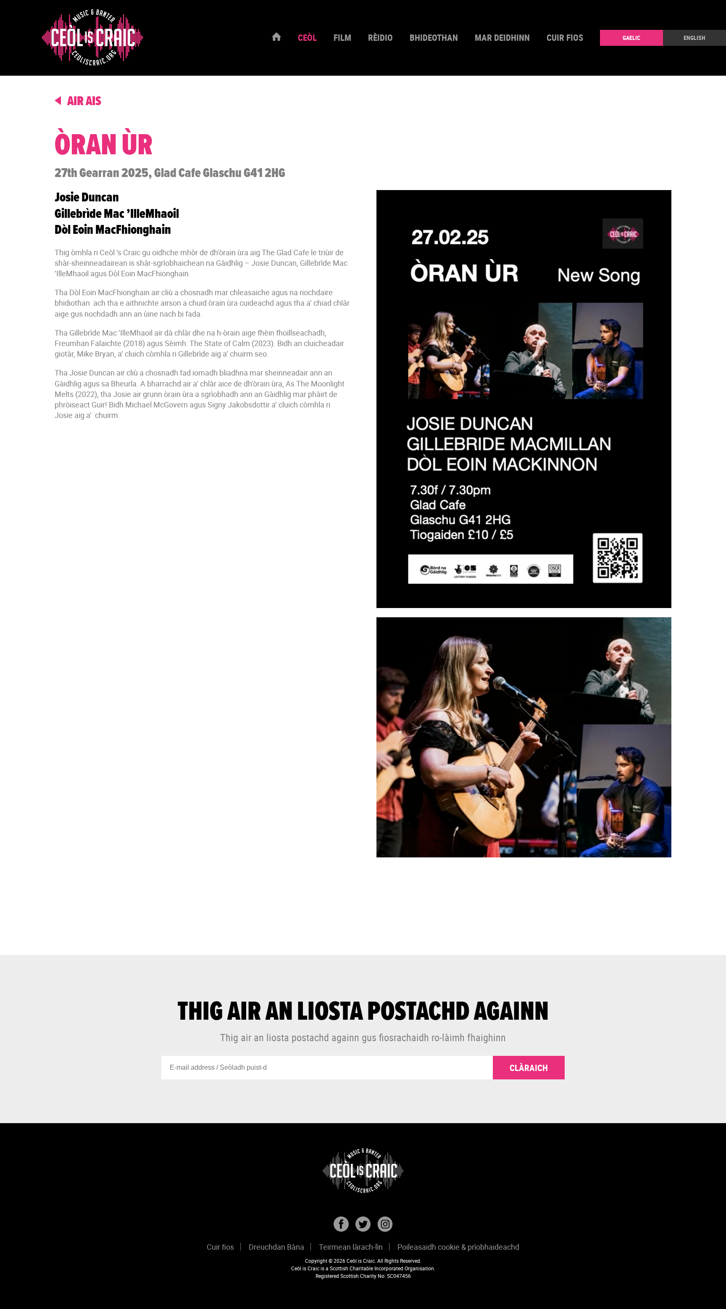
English (694, 38)
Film (342, 37)
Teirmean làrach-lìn (351, 1247)
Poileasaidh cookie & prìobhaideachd (458, 1247)
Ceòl (307, 37)
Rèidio (380, 37)
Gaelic (631, 38)
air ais (83, 101)
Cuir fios (565, 37)
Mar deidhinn (502, 37)
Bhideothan (434, 37)
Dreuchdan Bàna (276, 1247)
